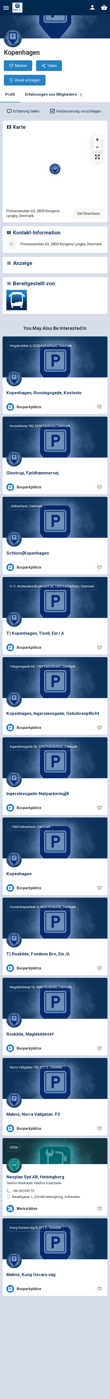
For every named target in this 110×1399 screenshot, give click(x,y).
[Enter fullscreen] (97, 157)
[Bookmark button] (99, 407)
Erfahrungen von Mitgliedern (53, 94)
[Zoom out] (97, 147)
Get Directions (88, 213)
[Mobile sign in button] (92, 7)
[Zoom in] (97, 139)
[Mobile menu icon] (6, 8)
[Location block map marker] (55, 169)
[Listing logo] (13, 38)
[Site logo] (18, 8)
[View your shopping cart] (104, 7)
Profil (10, 94)
